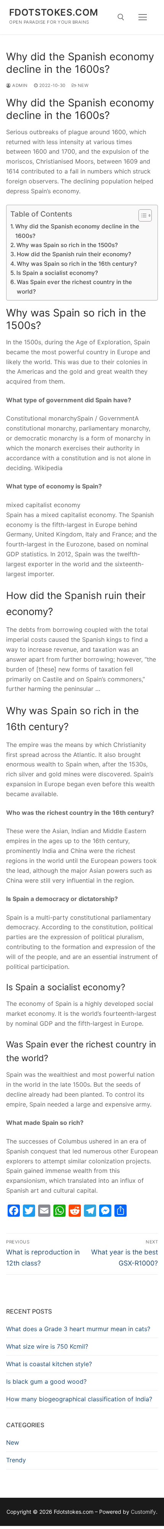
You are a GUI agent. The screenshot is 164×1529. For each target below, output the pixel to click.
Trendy (16, 1460)
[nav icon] (142, 17)
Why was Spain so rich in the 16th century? (77, 263)
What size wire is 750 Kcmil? (47, 1346)
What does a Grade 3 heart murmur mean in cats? (78, 1329)
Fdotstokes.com (53, 12)
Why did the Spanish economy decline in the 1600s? (77, 231)
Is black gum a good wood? (46, 1381)
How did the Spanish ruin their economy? (74, 254)
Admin (19, 85)
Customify (143, 1511)
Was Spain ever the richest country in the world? (74, 286)
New (82, 85)
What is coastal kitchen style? (49, 1364)
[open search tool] (120, 17)
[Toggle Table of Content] (141, 215)
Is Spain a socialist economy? (57, 272)
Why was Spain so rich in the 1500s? (67, 245)
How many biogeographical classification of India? (79, 1399)
